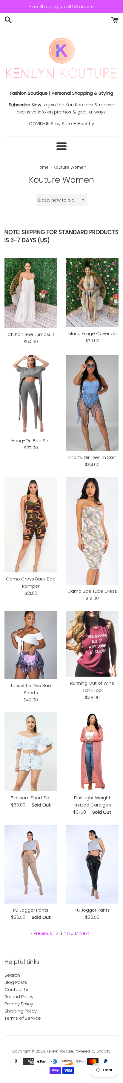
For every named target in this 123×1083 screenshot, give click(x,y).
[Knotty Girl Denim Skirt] (92, 402)
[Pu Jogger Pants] (30, 864)
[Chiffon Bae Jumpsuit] (30, 293)
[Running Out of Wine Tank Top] (92, 644)
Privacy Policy (18, 1004)
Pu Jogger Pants (30, 910)
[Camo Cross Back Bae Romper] (30, 524)
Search (12, 975)
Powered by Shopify (92, 1051)
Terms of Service (22, 1018)
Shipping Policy (20, 1011)
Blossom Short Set (31, 798)
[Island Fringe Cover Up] (92, 292)
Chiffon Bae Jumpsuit (30, 334)
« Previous (41, 933)
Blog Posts (15, 982)
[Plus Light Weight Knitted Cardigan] (92, 751)
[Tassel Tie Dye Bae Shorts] (30, 645)
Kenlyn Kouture (60, 1051)
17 (76, 933)
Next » (86, 933)
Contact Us (17, 989)
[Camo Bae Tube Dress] (92, 531)
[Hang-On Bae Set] (30, 394)
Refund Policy (18, 996)
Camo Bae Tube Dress (92, 591)
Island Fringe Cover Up (92, 333)
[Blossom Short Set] (30, 751)
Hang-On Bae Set (30, 440)
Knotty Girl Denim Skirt (92, 457)
